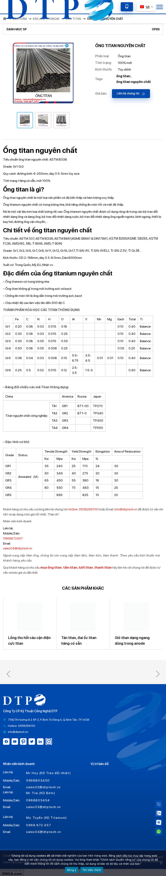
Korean (150, 33)
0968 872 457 (38, 825)
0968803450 (38, 780)
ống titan (123, 76)
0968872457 (13, 538)
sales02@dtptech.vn (43, 787)
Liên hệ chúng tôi (128, 93)
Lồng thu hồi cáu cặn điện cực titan (113, 640)
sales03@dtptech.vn (43, 807)
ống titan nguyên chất (133, 82)
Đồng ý (71, 870)
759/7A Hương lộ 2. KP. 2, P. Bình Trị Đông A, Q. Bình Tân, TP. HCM (48, 719)
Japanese (150, 21)
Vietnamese (150, 44)
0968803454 (38, 800)
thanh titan (103, 567)
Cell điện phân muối (55, 638)
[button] (8, 674)
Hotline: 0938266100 (83, 509)
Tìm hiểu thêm (91, 870)
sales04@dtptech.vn (17, 548)
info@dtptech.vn (125, 509)
